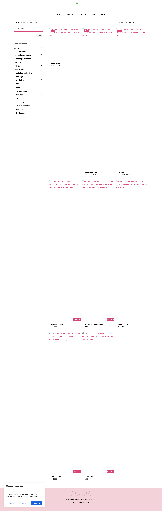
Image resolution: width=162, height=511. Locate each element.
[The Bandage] (131, 250)
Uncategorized (20, 102)
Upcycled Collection (22, 106)
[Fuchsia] (131, 98)
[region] (24, 495)
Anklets (17, 48)
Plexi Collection (20, 91)
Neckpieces (19, 69)
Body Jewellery (20, 52)
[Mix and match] (65, 250)
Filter (39, 35)
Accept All (37, 503)
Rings (18, 87)
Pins (18, 84)
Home (16, 22)
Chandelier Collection (22, 55)
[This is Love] (98, 402)
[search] (142, 7)
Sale (16, 99)
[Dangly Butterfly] (98, 98)
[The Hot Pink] (65, 402)
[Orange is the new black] (98, 250)
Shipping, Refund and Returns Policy (85, 499)
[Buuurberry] (65, 44)
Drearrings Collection (22, 59)
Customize (12, 503)
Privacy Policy (70, 499)
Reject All (24, 503)
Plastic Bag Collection (23, 73)
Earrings (17, 62)
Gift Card (18, 66)
